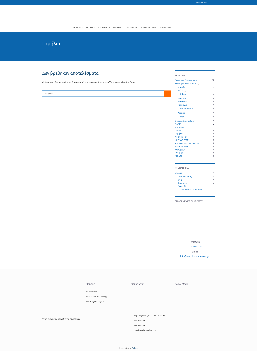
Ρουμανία (182, 104)
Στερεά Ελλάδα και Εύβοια (190, 189)
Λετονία (181, 112)
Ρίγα (182, 116)
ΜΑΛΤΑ (178, 156)
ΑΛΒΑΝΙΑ (179, 127)
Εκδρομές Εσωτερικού (109, 27)
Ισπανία (181, 87)
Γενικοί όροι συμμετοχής (96, 296)
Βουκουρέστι (186, 108)
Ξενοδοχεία (131, 27)
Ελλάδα (178, 172)
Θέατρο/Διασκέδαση (185, 120)
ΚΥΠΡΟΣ (179, 152)
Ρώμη (183, 94)
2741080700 (194, 246)
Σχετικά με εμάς (147, 27)
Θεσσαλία (182, 186)
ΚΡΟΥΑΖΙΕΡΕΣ (181, 140)
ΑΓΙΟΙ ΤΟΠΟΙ (181, 136)
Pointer (135, 348)
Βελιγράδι (182, 101)
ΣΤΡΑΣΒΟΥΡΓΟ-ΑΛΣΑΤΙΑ (187, 143)
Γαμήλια (179, 133)
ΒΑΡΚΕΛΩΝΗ (181, 146)
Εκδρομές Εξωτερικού (84, 27)
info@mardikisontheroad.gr (194, 256)
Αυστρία (182, 98)
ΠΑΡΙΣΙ (178, 124)
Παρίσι (178, 130)
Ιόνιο (180, 179)
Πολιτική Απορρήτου (95, 301)
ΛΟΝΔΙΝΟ (180, 149)
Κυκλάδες (182, 183)
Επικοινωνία (165, 27)
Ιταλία (180, 90)
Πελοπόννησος (185, 176)
